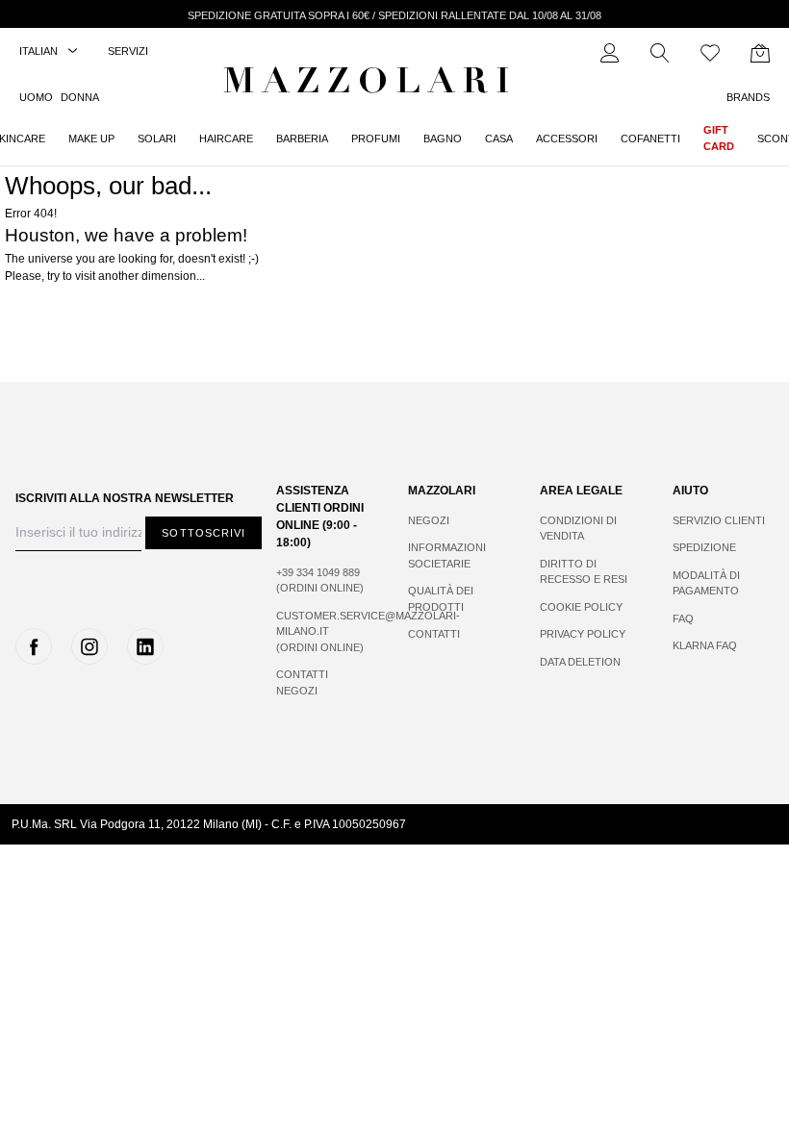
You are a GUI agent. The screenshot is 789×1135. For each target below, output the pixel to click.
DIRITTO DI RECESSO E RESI (583, 572)
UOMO (36, 97)
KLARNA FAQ (705, 645)
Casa (499, 138)
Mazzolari (370, 84)
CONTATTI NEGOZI (302, 682)
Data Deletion (580, 662)
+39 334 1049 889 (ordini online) (320, 580)
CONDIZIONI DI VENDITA (578, 528)
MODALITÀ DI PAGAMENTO (706, 583)
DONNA (80, 97)
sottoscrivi (203, 533)
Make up (91, 138)
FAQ (683, 618)
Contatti (434, 634)
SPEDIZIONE (704, 547)
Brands (748, 97)
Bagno (442, 138)
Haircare (226, 138)
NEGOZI (428, 520)
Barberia (302, 138)
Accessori (567, 138)
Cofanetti (650, 138)
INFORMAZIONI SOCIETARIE (447, 555)
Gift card (718, 138)
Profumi (375, 138)
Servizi (128, 51)
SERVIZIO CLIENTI (719, 520)
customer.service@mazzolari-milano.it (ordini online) (322, 631)
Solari (157, 138)
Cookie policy (581, 607)
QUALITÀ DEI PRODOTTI (440, 599)
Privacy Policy (582, 634)
